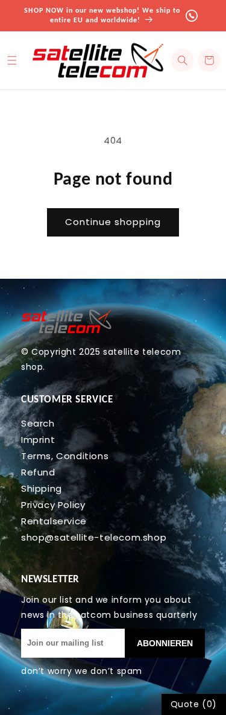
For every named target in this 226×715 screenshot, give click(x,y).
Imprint (38, 439)
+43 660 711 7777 (197, 15)
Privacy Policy (53, 504)
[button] (182, 60)
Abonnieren (165, 643)
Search (38, 423)
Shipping (41, 488)
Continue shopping (113, 221)
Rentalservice (54, 521)
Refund (38, 472)
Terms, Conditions (64, 456)
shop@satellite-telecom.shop (93, 537)
